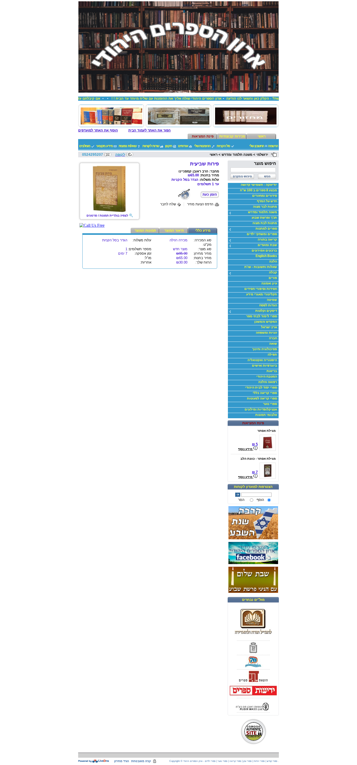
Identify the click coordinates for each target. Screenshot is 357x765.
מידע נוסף (245, 449)
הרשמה (273, 146)
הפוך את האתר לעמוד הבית (149, 130)
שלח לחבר (168, 204)
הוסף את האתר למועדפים (98, 130)
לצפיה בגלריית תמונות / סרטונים (107, 215)
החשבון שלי (256, 146)
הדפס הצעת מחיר (200, 204)
